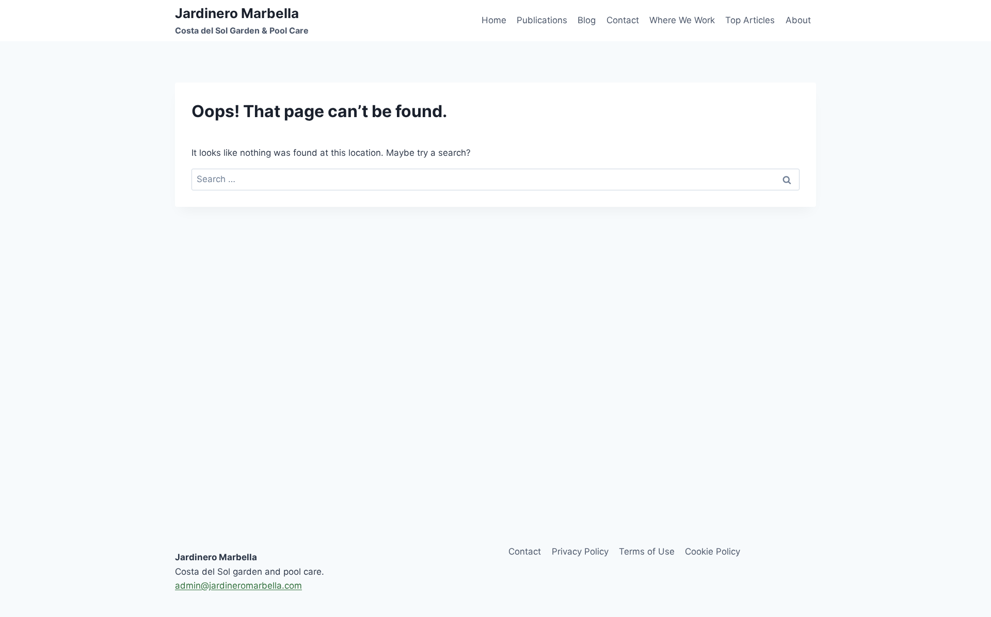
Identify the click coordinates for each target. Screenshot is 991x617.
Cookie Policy (712, 551)
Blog (587, 20)
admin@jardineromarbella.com (238, 585)
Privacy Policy (580, 551)
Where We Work (682, 20)
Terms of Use (647, 551)
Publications (542, 20)
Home (494, 20)
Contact (622, 20)
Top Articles (750, 20)
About (798, 20)
